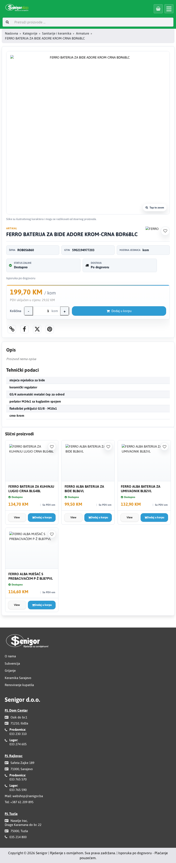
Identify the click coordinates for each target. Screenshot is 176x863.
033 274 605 (18, 744)
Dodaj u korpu (121, 311)
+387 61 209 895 (21, 802)
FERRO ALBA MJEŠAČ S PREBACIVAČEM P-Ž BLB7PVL (30, 576)
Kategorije (30, 33)
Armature (82, 33)
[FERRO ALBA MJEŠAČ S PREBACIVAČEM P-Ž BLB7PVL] (31, 548)
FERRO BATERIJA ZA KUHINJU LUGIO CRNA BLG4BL (31, 488)
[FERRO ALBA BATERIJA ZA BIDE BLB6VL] (88, 460)
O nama (10, 656)
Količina (15, 311)
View (17, 517)
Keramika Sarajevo (18, 678)
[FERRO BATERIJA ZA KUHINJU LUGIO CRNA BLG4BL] (31, 460)
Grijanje (10, 670)
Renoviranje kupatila (19, 685)
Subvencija (12, 663)
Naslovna (11, 33)
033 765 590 (18, 790)
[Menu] (168, 8)
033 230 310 (18, 734)
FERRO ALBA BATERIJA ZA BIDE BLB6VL (84, 488)
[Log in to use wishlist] (165, 230)
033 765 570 (18, 779)
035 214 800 (18, 837)
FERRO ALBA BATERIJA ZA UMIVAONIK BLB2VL (140, 488)
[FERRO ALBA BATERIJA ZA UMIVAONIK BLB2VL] (144, 460)
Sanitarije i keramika (56, 33)
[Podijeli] (24, 329)
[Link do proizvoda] (12, 329)
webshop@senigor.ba (27, 796)
